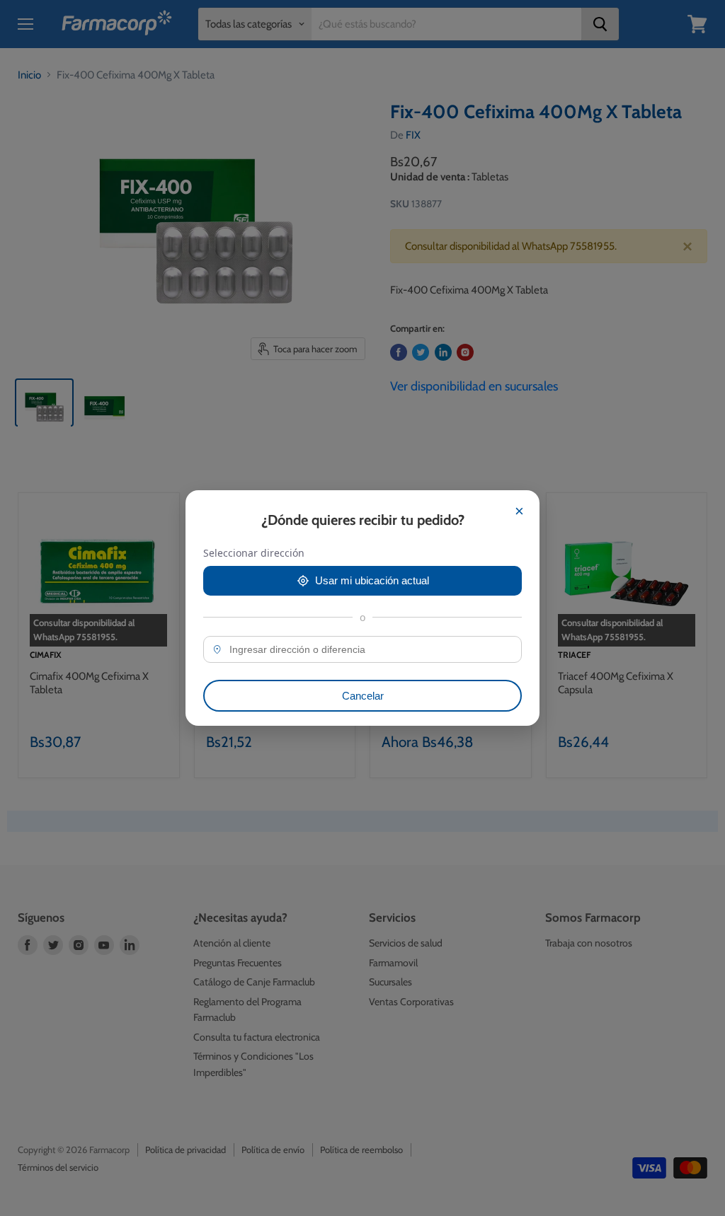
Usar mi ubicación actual (372, 580)
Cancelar (363, 696)
